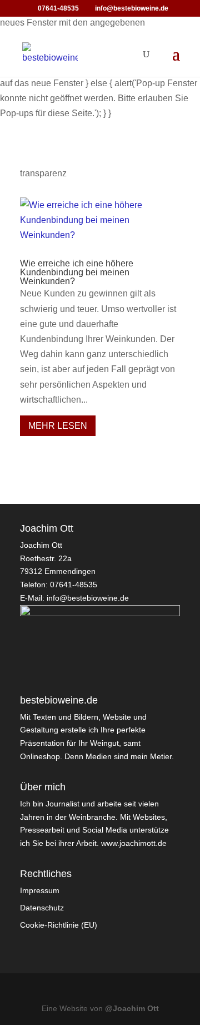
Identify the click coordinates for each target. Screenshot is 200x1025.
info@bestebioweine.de (88, 597)
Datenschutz (42, 907)
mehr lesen (57, 425)
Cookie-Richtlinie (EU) (58, 924)
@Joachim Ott (132, 1008)
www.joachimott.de (134, 843)
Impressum (39, 890)
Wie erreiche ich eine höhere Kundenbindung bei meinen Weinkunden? (76, 272)
